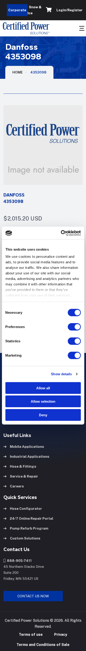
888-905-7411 (19, 561)
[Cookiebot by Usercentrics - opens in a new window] (61, 233)
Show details (61, 374)
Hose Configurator (26, 508)
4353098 (38, 72)
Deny (43, 415)
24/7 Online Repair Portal (31, 518)
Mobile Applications (27, 447)
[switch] (70, 326)
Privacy (60, 634)
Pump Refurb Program (29, 528)
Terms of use (31, 634)
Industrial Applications (29, 456)
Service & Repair (24, 476)
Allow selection (43, 401)
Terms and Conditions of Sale (43, 644)
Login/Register (69, 10)
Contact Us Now (33, 596)
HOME (17, 72)
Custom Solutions (25, 538)
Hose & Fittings (23, 466)
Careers (17, 486)
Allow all (43, 388)
